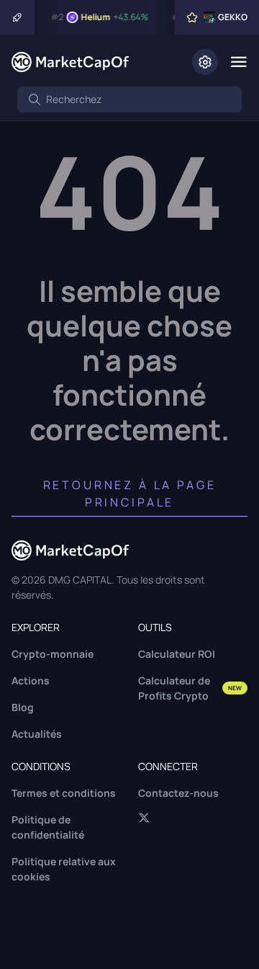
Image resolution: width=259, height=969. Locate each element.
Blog (23, 707)
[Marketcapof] (70, 62)
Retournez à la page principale (130, 493)
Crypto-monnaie (53, 654)
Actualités (37, 734)
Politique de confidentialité (48, 827)
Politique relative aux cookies (64, 868)
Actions (31, 680)
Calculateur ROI (176, 654)
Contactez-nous (178, 793)
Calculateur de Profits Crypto (190, 688)
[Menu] (238, 62)
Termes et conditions (64, 793)
